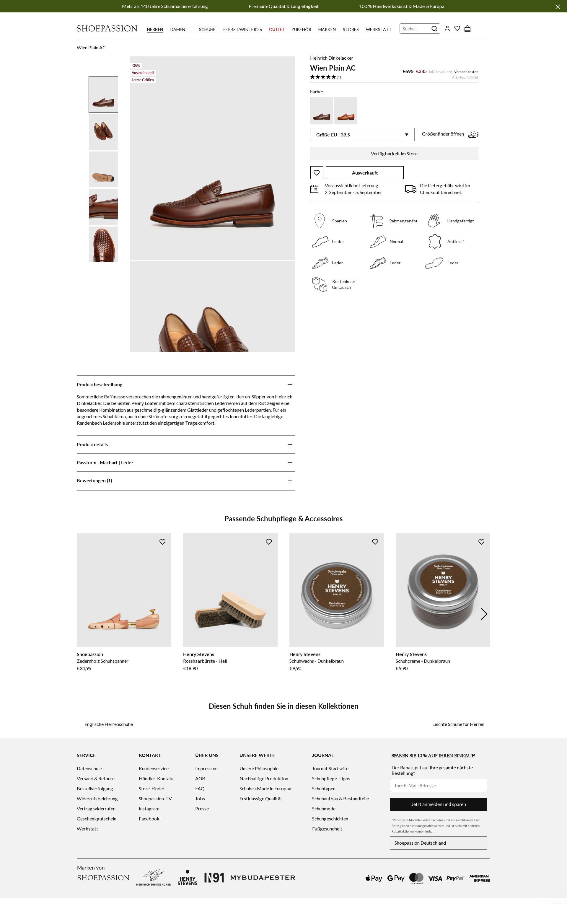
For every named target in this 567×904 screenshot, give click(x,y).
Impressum (206, 768)
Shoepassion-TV (155, 798)
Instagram (149, 808)
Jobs (200, 798)
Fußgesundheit (327, 828)
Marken (327, 29)
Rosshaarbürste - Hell (205, 661)
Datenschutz (89, 768)
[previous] (83, 614)
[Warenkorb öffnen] (467, 28)
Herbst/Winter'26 (242, 29)
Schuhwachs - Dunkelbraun (316, 661)
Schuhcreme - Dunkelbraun (423, 661)
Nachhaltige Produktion (263, 778)
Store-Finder (151, 788)
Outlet (276, 29)
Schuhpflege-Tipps (331, 778)
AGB (200, 778)
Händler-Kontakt (156, 778)
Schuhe (207, 29)
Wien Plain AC (91, 47)
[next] (484, 614)
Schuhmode (323, 808)
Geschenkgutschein (96, 818)
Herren (155, 29)
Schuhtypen (323, 788)
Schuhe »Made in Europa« (265, 788)
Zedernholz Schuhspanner (102, 661)
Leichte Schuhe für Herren (458, 724)
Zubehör (301, 29)
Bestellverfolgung (95, 788)
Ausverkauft (365, 173)
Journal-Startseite (330, 768)
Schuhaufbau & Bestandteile (340, 798)
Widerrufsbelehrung (97, 798)
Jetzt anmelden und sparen (438, 804)
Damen (177, 29)
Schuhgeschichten (330, 818)
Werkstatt (379, 29)
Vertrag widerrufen (96, 808)
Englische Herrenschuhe (108, 724)
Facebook (149, 818)
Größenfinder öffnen (443, 134)
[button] (394, 77)
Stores (351, 29)
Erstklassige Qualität (260, 798)
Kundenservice (154, 768)
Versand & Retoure (96, 778)
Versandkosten (466, 72)
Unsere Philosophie (258, 768)
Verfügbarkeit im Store (394, 153)
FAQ (200, 788)
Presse (202, 808)
